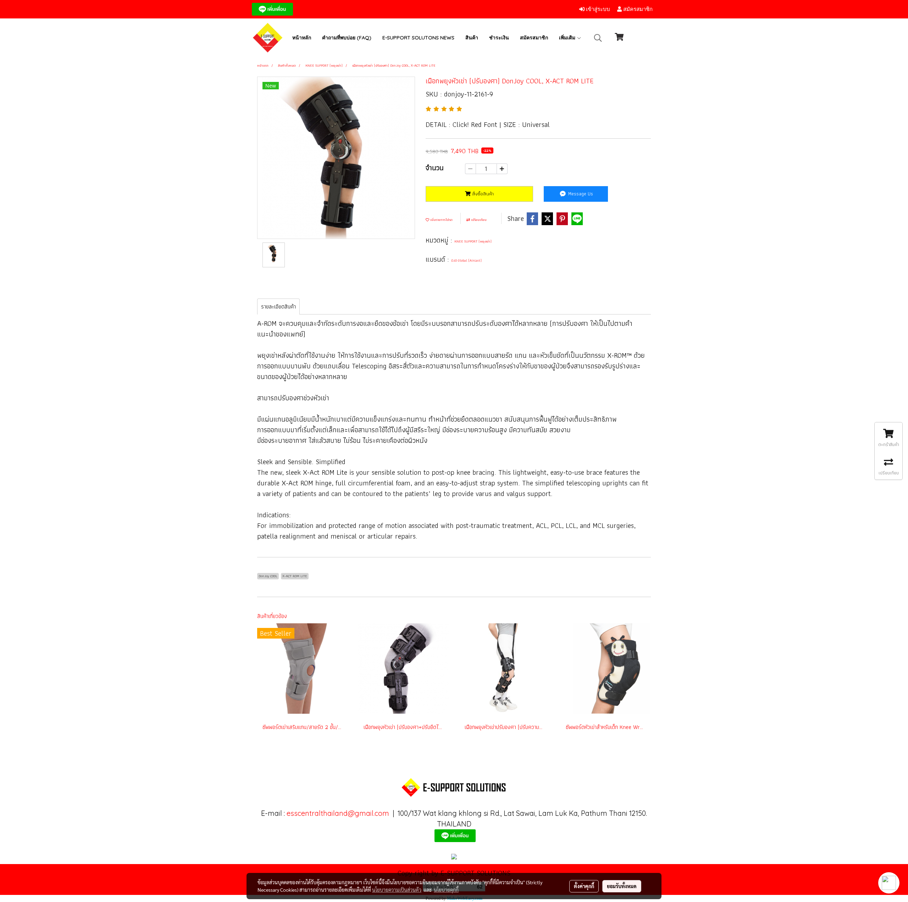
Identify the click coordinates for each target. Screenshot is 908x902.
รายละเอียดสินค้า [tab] (278, 306)
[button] (598, 38)
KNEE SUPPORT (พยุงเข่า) (473, 241)
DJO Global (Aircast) (466, 260)
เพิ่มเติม (568, 37)
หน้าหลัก (301, 37)
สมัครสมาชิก (637, 9)
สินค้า (471, 37)
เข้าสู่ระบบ (597, 9)
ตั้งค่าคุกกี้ (584, 886)
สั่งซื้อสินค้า (482, 193)
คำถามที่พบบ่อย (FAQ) (346, 37)
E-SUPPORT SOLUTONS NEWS (418, 37)
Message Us (580, 193)
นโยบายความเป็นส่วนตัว (396, 889)
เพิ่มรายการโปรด (441, 220)
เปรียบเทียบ (478, 220)
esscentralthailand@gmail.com (338, 813)
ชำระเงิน (499, 37)
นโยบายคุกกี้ (446, 889)
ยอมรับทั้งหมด (622, 886)
